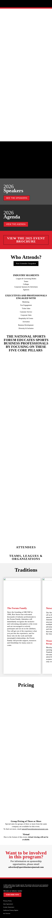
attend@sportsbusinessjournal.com (35, 829)
